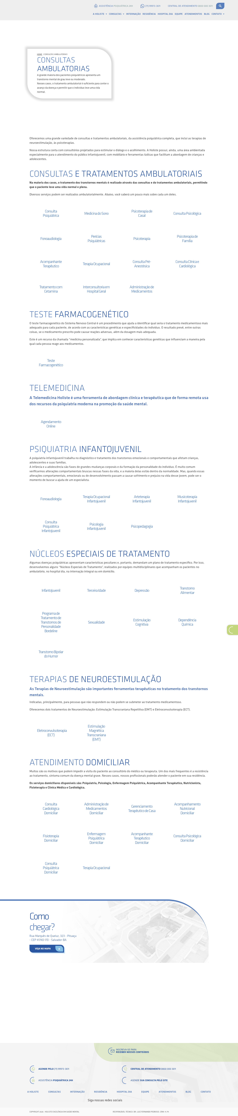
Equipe (179, 14)
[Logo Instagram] (148, 1100)
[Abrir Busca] (220, 6)
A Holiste (98, 14)
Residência (149, 14)
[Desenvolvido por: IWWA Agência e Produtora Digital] (205, 1112)
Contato (217, 14)
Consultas (115, 14)
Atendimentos (193, 14)
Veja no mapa (43, 948)
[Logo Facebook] (125, 1100)
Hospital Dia (165, 14)
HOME (39, 54)
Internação (133, 14)
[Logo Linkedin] (134, 1100)
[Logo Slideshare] (144, 1100)
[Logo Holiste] (27, 10)
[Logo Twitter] (130, 1100)
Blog (207, 14)
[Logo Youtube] (139, 1100)
